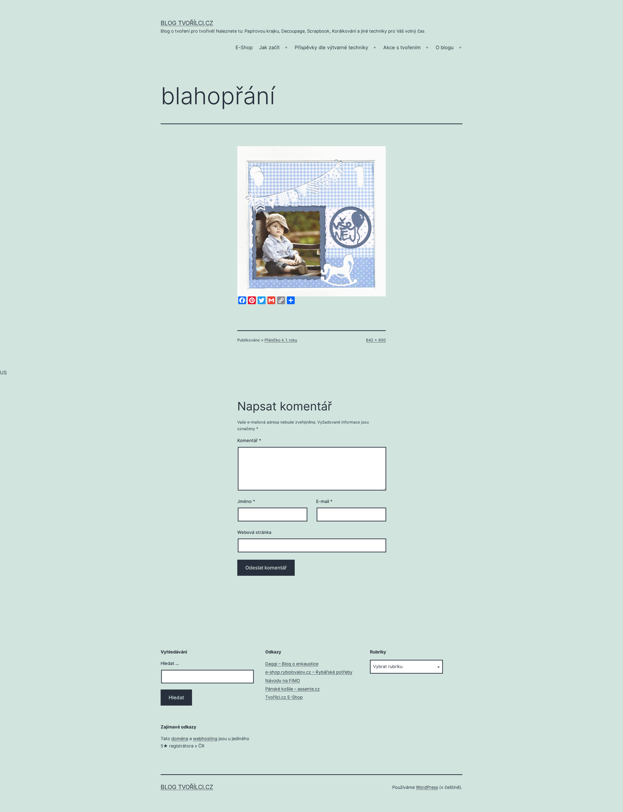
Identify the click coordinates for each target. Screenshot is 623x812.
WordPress (427, 787)
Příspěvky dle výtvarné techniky (331, 47)
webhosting (205, 738)
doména (179, 738)
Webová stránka (254, 532)
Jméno (246, 501)
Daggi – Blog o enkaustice (291, 663)
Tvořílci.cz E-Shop (284, 697)
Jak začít (269, 47)
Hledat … (170, 663)
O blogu (445, 47)
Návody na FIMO (282, 680)
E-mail (324, 501)
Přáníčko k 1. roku (281, 340)
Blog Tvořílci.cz (187, 23)
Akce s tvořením (402, 47)
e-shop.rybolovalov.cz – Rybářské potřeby (308, 672)
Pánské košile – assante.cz (292, 688)
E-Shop (244, 47)
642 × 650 (376, 340)
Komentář (249, 440)
